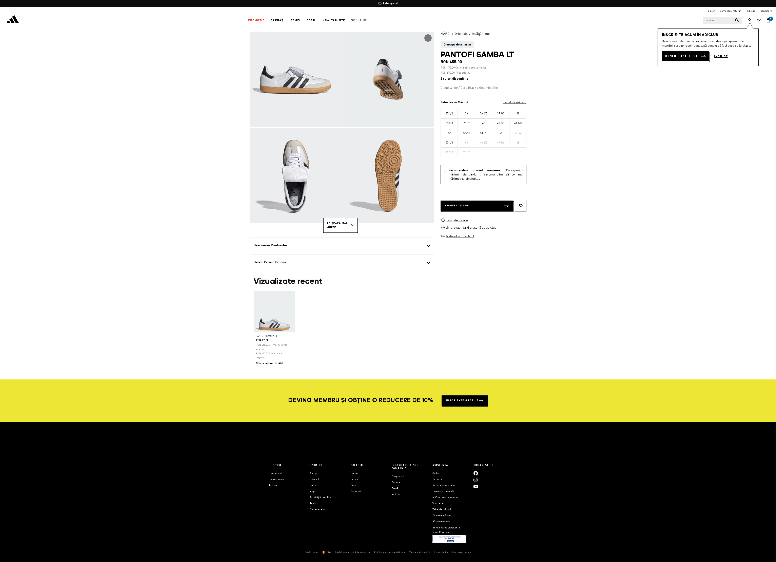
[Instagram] (475, 480)
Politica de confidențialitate (389, 552)
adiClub (396, 494)
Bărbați (355, 473)
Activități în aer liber (321, 497)
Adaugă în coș (457, 205)
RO (329, 552)
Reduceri (356, 491)
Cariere (396, 482)
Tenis (313, 503)
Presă (395, 488)
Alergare (315, 473)
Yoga (312, 491)
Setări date (311, 552)
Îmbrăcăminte (277, 479)
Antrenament (317, 509)
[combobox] (722, 20)
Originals (461, 34)
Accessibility (441, 552)
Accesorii (274, 485)
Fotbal (313, 485)
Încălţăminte (481, 34)
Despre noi (398, 476)
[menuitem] (256, 20)
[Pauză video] (428, 38)
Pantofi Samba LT (266, 336)
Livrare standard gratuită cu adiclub (471, 227)
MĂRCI (445, 34)
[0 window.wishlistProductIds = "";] (759, 20)
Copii (353, 485)
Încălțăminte (276, 473)
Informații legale (461, 552)
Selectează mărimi (454, 102)
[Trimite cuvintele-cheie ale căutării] (737, 20)
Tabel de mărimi (514, 102)
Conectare (766, 11)
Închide (721, 56)
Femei (354, 479)
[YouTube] (475, 486)
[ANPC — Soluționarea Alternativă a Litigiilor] (449, 538)
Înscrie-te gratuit (462, 400)
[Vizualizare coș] (768, 20)
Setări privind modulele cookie (352, 552)
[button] (256, 20)
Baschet (314, 479)
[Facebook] (475, 473)
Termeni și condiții (419, 552)
